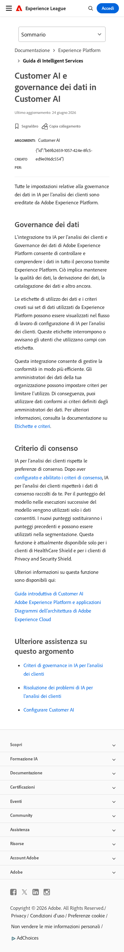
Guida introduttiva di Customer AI (49, 593)
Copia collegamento (64, 126)
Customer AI (49, 140)
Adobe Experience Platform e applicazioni (58, 602)
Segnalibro (30, 126)
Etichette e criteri (32, 426)
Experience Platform (79, 50)
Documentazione (32, 50)
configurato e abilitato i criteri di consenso (58, 477)
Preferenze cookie (86, 915)
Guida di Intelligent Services (53, 60)
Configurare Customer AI (49, 709)
